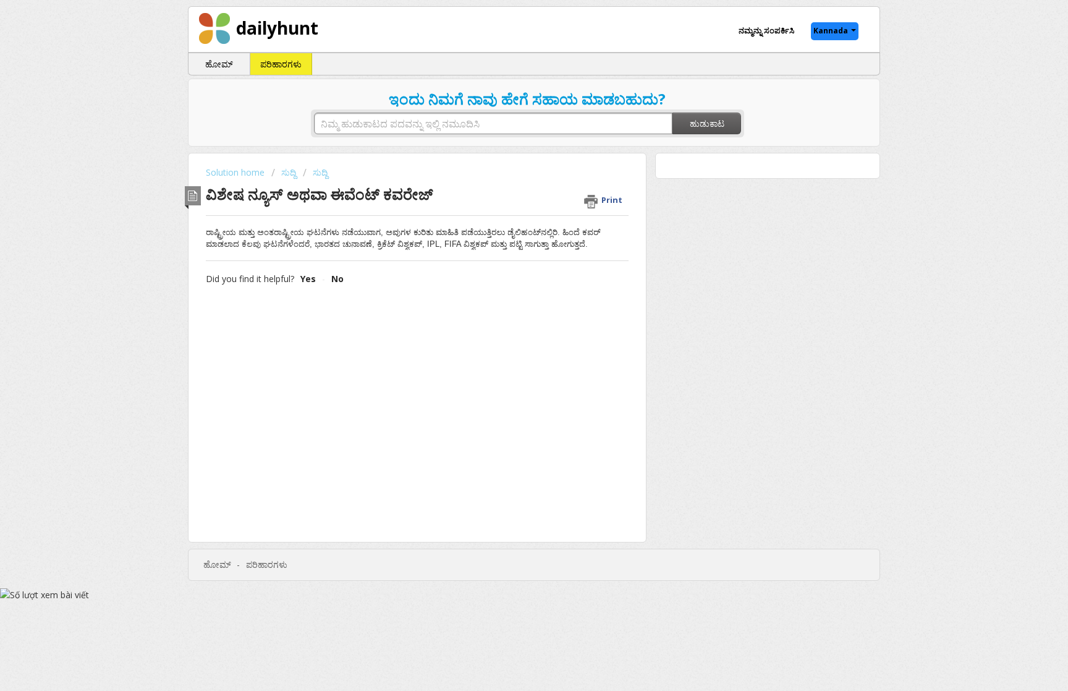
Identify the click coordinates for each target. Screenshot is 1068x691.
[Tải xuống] (511, 183)
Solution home (236, 172)
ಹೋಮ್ (219, 64)
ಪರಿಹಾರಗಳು (281, 64)
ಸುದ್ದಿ (288, 172)
